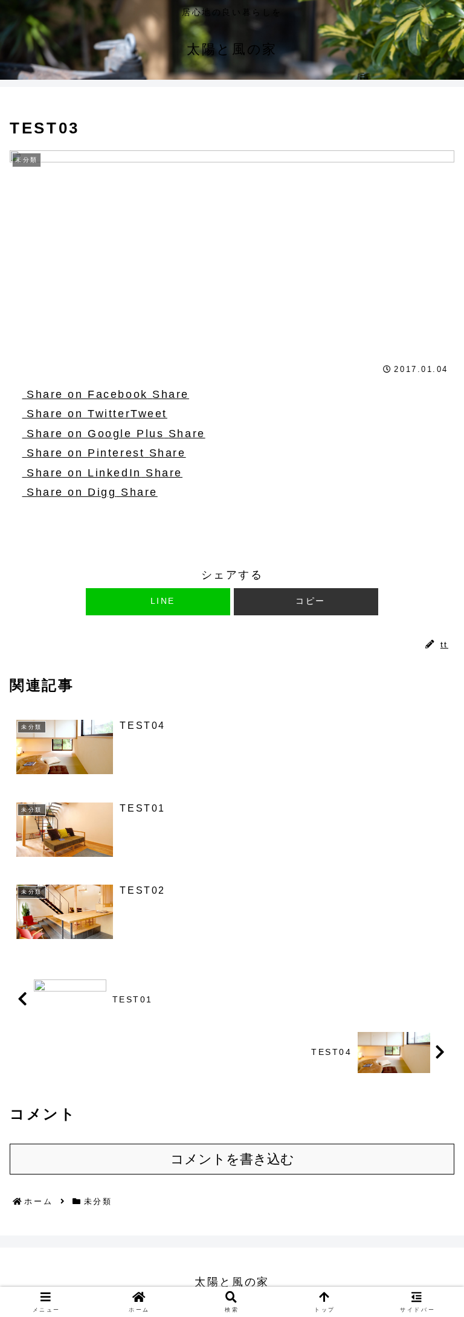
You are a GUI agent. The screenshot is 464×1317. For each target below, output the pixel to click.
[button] (306, 601)
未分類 (38, 545)
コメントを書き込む (232, 1159)
